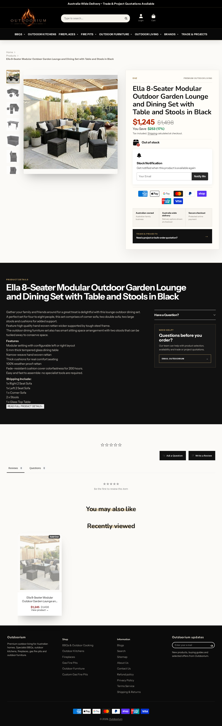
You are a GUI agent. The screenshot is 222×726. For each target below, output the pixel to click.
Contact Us (124, 668)
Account (141, 18)
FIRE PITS (87, 34)
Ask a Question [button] (174, 455)
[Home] (28, 17)
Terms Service (125, 686)
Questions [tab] (35, 468)
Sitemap (122, 657)
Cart (153, 18)
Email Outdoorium (185, 358)
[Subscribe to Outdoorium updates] (211, 646)
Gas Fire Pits (70, 662)
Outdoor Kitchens (73, 651)
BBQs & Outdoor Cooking (77, 645)
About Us (122, 662)
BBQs (18, 34)
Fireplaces (68, 657)
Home (9, 52)
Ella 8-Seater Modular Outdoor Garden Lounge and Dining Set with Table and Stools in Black (40, 574)
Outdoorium (115, 719)
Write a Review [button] (203, 455)
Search (121, 651)
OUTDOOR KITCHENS (42, 34)
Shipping (152, 133)
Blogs (120, 645)
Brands (170, 34)
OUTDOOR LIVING (147, 34)
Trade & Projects (194, 34)
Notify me (200, 176)
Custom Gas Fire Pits (75, 674)
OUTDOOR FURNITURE (114, 34)
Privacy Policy (125, 680)
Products (11, 55)
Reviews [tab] (13, 468)
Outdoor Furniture (73, 668)
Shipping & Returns (129, 692)
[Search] (126, 18)
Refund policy (125, 674)
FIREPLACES (67, 34)
